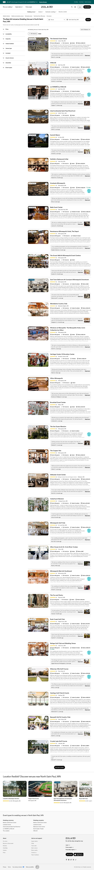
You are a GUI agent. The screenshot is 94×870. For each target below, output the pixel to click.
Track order (34, 845)
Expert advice (18, 7)
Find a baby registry (70, 849)
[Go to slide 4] (39, 50)
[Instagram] (73, 860)
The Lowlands (6, 830)
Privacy (4, 867)
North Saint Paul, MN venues (39, 16)
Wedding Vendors (6, 16)
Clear (39, 33)
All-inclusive (49, 16)
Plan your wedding (7, 7)
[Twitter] (71, 860)
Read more (87, 55)
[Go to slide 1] (35, 50)
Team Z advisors (35, 854)
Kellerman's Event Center (39, 826)
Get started (69, 854)
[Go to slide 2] (37, 50)
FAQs (32, 843)
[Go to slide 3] (38, 50)
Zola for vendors (88, 2)
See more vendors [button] (59, 767)
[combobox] (75, 19)
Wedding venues (31, 11)
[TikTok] (76, 860)
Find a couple (29, 7)
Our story (5, 841)
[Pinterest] (68, 860)
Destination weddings (50, 11)
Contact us (33, 852)
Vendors (40, 11)
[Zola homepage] (47, 7)
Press (4, 852)
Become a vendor (63, 11)
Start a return (34, 848)
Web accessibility (30, 867)
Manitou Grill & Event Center (9, 822)
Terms (36, 2)
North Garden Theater (38, 828)
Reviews (5, 845)
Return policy (34, 850)
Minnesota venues (28, 16)
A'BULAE (35, 830)
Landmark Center (7, 824)
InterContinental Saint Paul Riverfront (11, 826)
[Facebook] (66, 860)
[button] (64, 19)
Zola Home (81, 2)
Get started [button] (87, 7)
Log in (67, 845)
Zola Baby (76, 2)
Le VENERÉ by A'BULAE (8, 828)
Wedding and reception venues (17, 16)
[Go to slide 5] (40, 50)
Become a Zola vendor (8, 843)
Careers (5, 850)
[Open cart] (75, 7)
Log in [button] (80, 7)
